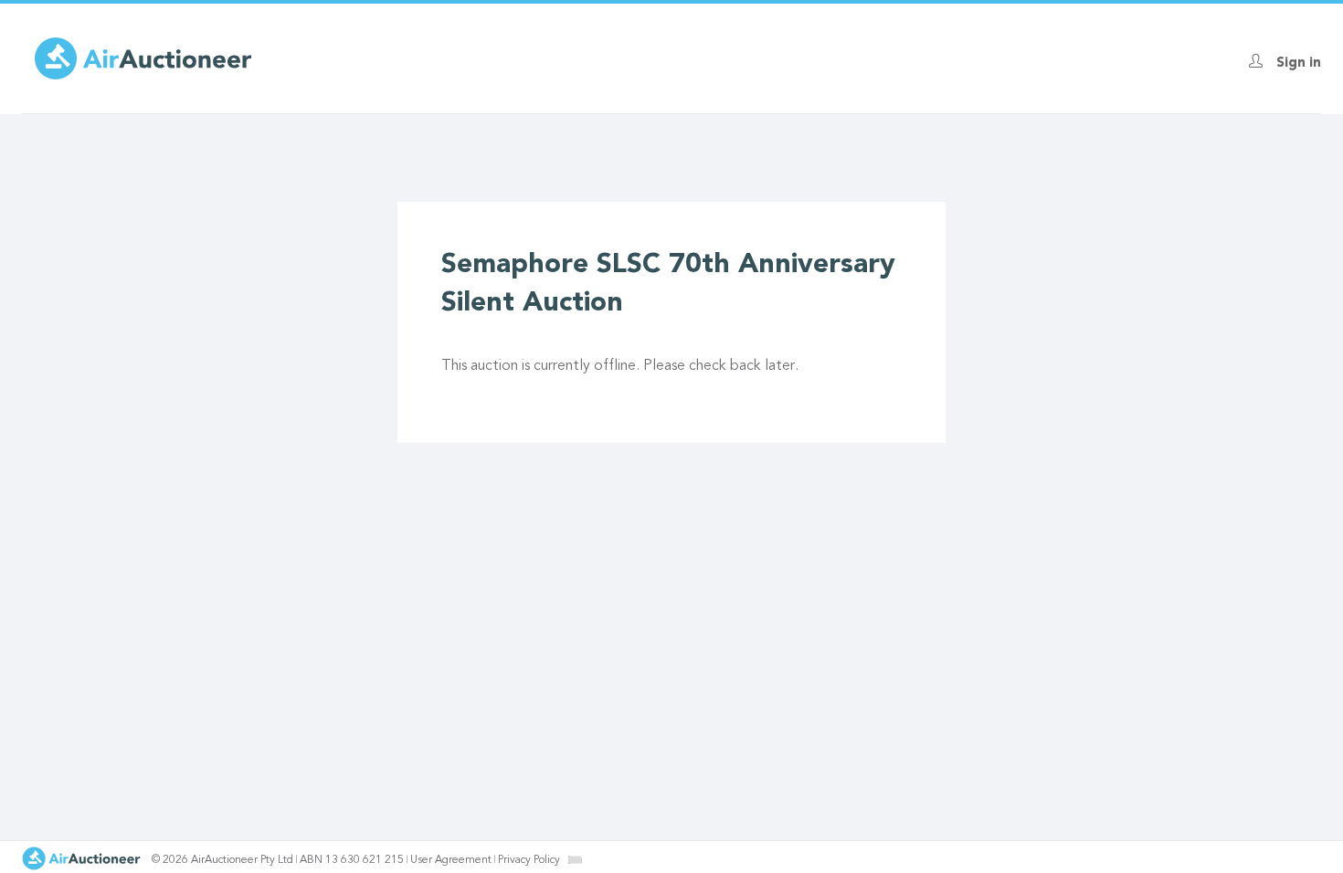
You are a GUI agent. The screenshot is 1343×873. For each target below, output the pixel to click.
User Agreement (451, 860)
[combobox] (575, 860)
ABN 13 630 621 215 (352, 860)
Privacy (529, 860)
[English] (575, 859)
